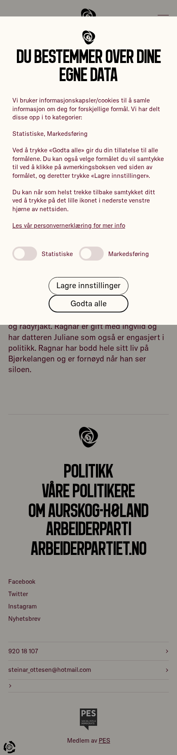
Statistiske (57, 254)
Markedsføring (128, 254)
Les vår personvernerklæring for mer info (68, 225)
